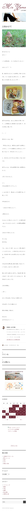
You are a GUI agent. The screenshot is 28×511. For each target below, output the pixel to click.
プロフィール (14, 445)
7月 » (21, 419)
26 (3, 416)
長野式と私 (6, 494)
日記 (18, 345)
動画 (4, 486)
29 (14, 416)
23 (17, 414)
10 (20, 408)
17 (20, 411)
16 (17, 411)
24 (20, 414)
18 (24, 411)
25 (24, 414)
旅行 (4, 459)
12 (3, 411)
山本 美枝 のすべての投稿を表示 (13, 339)
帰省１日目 (6, 463)
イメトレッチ (6, 485)
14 (10, 411)
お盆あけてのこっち (8, 456)
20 (7, 414)
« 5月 (7, 419)
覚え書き (5, 492)
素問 (4, 490)
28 (10, 416)
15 (14, 411)
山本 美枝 (6, 345)
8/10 (4, 461)
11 (24, 408)
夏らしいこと (6, 458)
